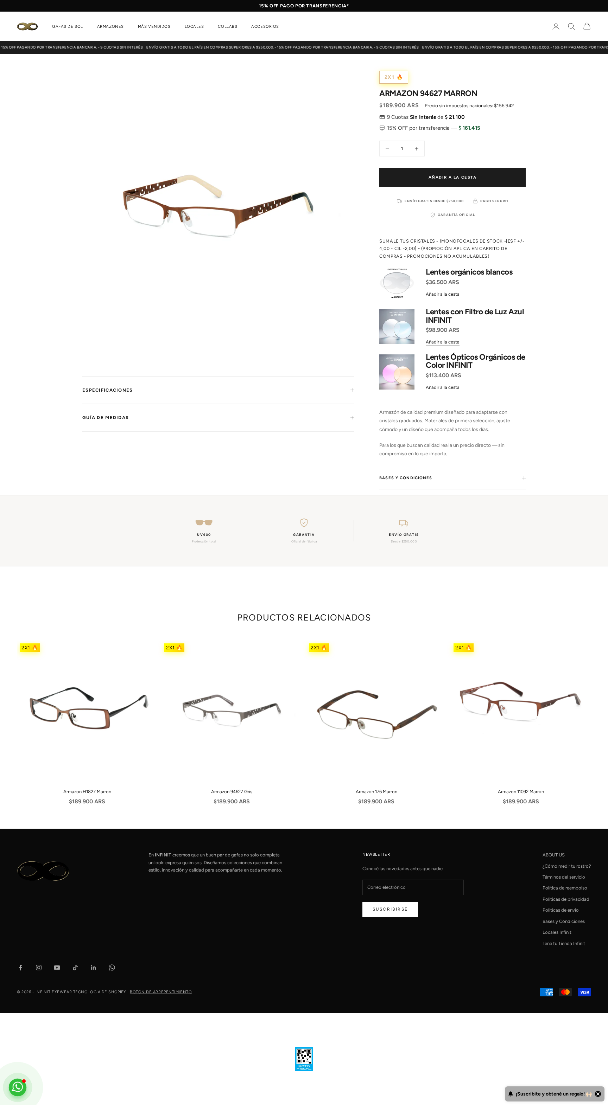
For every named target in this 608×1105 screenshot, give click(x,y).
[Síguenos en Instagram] (38, 967)
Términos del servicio (564, 877)
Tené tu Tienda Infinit (564, 943)
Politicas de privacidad (566, 899)
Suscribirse (390, 909)
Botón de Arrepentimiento (161, 992)
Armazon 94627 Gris (231, 791)
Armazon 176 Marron (376, 791)
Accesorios (265, 26)
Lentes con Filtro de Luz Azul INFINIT (475, 316)
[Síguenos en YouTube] (57, 967)
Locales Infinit (557, 932)
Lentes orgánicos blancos (469, 272)
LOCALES (194, 26)
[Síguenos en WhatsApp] (111, 967)
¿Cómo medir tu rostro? (567, 866)
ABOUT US (554, 854)
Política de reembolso (565, 888)
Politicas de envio (561, 910)
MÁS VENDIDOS (154, 26)
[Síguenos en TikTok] (75, 967)
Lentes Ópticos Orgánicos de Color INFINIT (475, 361)
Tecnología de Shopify (99, 992)
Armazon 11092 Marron (521, 791)
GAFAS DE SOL (67, 26)
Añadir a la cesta (453, 177)
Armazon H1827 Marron (87, 791)
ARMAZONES (110, 26)
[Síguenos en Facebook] (20, 967)
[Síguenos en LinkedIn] (93, 967)
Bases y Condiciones (564, 921)
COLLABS (227, 26)
